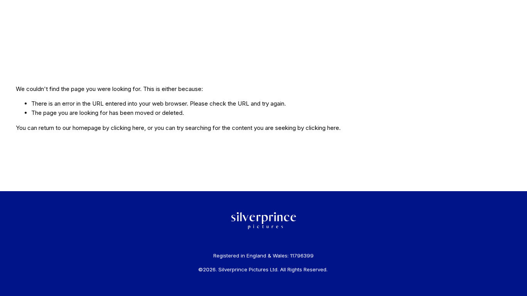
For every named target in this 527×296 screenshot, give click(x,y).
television (110, 31)
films (41, 31)
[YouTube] (507, 31)
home (23, 31)
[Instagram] (495, 31)
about (135, 31)
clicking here (127, 127)
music (86, 31)
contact (157, 31)
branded (63, 31)
